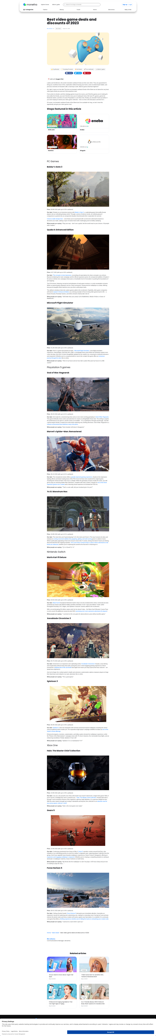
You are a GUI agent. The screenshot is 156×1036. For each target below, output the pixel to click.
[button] (69, 73)
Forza (69, 913)
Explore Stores (45, 4)
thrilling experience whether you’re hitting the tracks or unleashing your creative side (84, 919)
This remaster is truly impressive (62, 275)
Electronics (111, 9)
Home (95, 9)
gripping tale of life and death (63, 667)
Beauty (62, 9)
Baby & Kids (128, 9)
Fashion (45, 9)
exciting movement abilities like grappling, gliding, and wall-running (72, 539)
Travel (78, 9)
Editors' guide (56, 4)
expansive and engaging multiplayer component (61, 857)
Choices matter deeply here (55, 219)
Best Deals (58, 28)
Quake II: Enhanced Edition (61, 292)
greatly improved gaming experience (81, 477)
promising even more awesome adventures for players (91, 611)
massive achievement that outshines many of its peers (62, 424)
